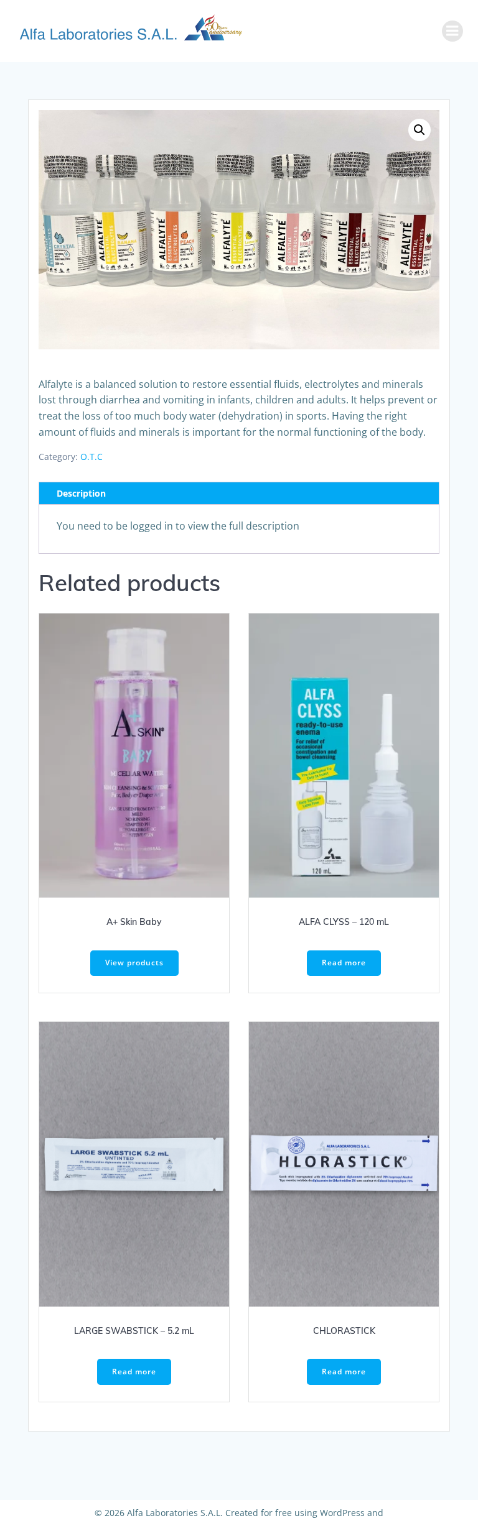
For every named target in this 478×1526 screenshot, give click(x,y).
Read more (344, 962)
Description (81, 493)
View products (134, 962)
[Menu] (452, 31)
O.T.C (91, 456)
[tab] (239, 493)
